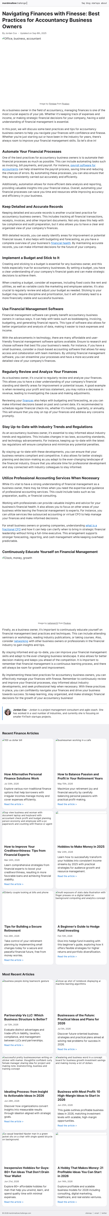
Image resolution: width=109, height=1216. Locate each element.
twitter (104, 1213)
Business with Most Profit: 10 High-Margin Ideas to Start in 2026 (79, 1096)
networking (21, 641)
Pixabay (65, 103)
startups (96, 3)
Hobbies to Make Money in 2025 (81, 846)
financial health (61, 243)
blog (88, 3)
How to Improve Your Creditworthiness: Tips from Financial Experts (25, 851)
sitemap (88, 1213)
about (104, 3)
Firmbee (52, 103)
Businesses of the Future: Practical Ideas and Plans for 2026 (78, 1019)
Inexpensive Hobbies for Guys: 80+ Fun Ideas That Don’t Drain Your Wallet (26, 1172)
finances (28, 400)
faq (83, 3)
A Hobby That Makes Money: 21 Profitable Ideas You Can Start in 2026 (80, 1172)
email (97, 1213)
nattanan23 (52, 623)
